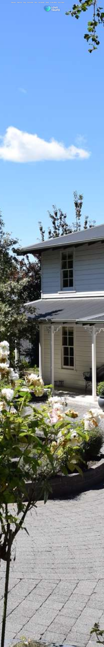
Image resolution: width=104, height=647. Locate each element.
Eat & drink (30, 2)
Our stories (41, 2)
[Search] (95, 2)
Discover (13, 2)
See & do (19, 2)
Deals (47, 2)
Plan (36, 2)
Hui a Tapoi (61, 2)
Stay (24, 2)
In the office (53, 2)
